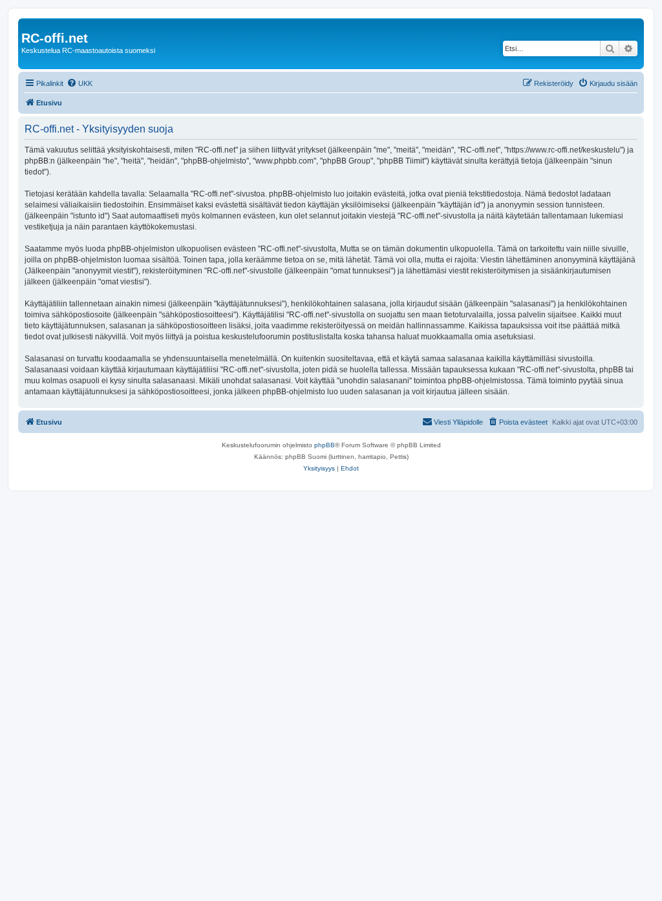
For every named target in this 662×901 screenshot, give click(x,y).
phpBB (324, 445)
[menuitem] (79, 83)
